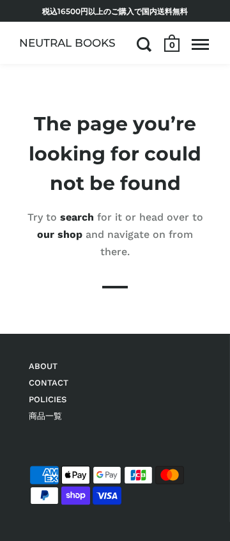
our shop (59, 234)
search (77, 216)
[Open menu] (200, 44)
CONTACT (48, 383)
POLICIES (47, 399)
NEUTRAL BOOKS (67, 42)
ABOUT (43, 366)
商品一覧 (45, 416)
